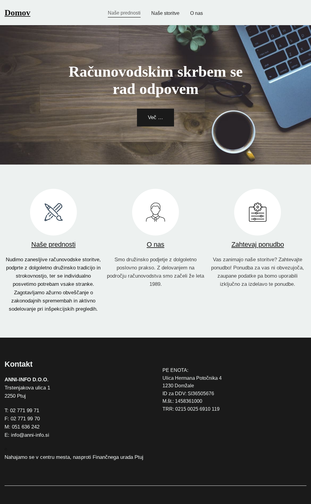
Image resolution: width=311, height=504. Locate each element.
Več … (155, 117)
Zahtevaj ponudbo (257, 244)
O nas (155, 244)
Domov (17, 12)
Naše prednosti (53, 244)
